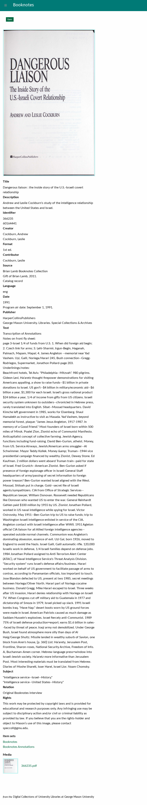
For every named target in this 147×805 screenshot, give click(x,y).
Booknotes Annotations (18, 746)
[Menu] (6, 6)
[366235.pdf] (49, 102)
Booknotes (10, 741)
